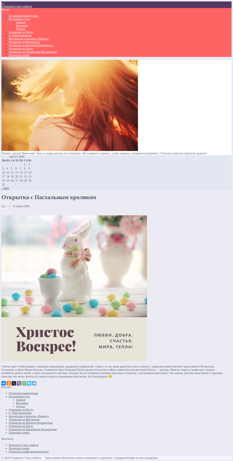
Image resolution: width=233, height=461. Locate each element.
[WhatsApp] (24, 383)
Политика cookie (19, 432)
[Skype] (29, 383)
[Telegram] (34, 383)
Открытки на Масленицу (24, 419)
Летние (20, 406)
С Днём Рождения (20, 412)
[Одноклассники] (9, 383)
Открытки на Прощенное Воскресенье (33, 429)
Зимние (20, 399)
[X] (14, 383)
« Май (5, 188)
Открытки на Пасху (21, 409)
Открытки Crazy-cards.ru (16, 6)
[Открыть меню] (2, 4)
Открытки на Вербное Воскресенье (31, 422)
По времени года (19, 396)
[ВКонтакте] (3, 383)
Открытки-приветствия (23, 393)
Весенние (22, 403)
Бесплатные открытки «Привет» (29, 416)
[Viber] (19, 383)
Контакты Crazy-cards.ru (24, 445)
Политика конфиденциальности (29, 451)
